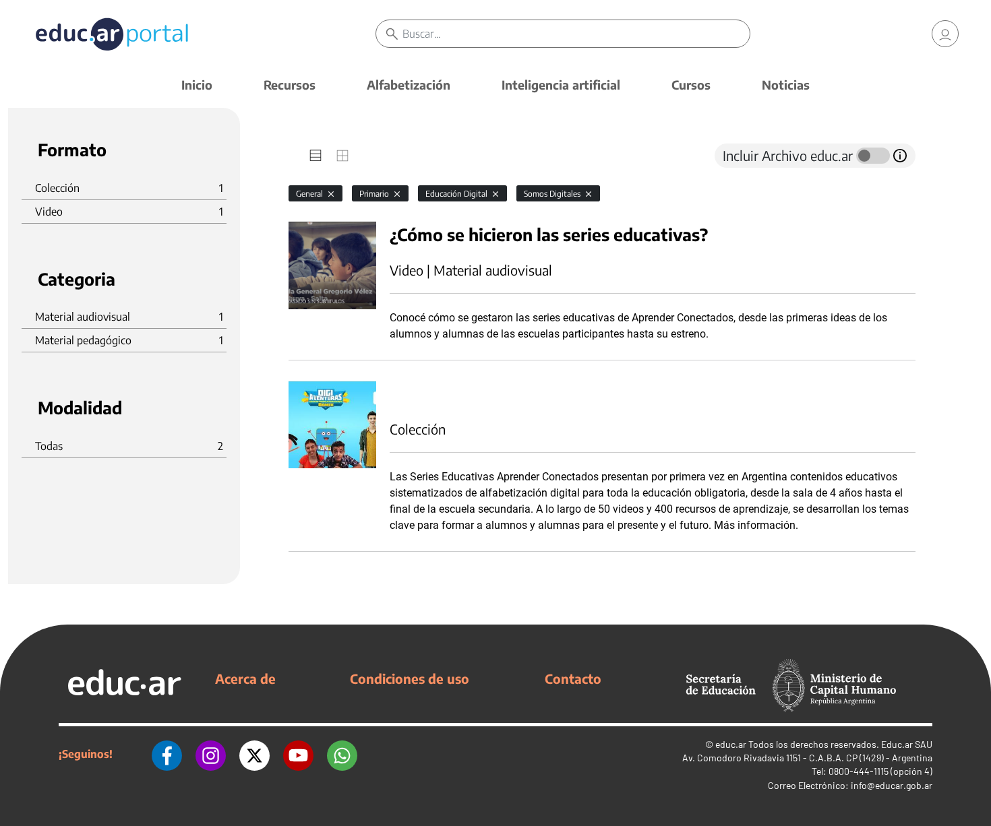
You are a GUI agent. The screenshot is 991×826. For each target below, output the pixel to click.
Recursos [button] (290, 84)
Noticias (786, 84)
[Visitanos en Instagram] (211, 754)
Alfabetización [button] (408, 84)
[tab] (315, 155)
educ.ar (730, 744)
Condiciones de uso (409, 678)
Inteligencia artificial (561, 84)
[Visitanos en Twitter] (254, 754)
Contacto (573, 678)
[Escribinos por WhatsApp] (342, 754)
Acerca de (245, 678)
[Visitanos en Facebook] (167, 754)
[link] (945, 33)
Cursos (691, 84)
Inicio (196, 84)
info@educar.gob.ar (891, 785)
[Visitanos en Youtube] (298, 754)
